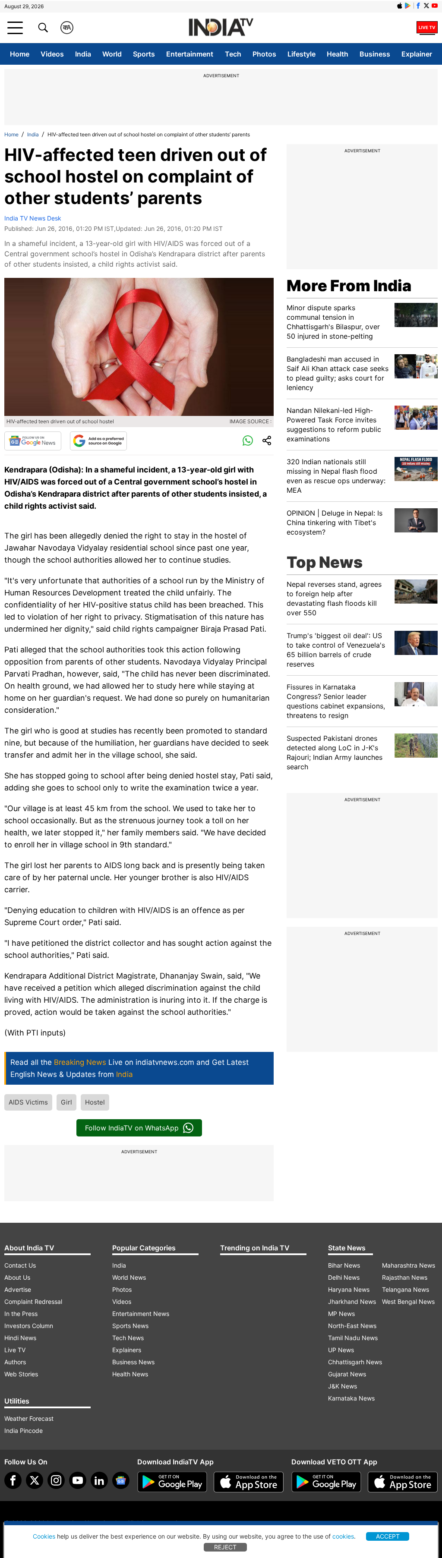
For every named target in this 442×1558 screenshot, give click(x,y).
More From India (349, 285)
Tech (233, 54)
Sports (144, 54)
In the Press (21, 1313)
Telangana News (405, 1289)
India (83, 54)
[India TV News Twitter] (426, 6)
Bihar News (344, 1265)
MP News (341, 1313)
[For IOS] (403, 1482)
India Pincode (23, 1430)
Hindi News (20, 1337)
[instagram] (56, 1480)
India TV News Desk (32, 218)
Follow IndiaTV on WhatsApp (132, 1128)
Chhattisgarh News (355, 1362)
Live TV (14, 1349)
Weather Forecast (29, 1418)
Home (19, 54)
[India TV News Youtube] (435, 6)
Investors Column (28, 1325)
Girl (66, 1102)
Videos (52, 54)
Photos (264, 54)
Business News (133, 1362)
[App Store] (249, 1482)
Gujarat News (347, 1374)
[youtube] (77, 1480)
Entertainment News (140, 1313)
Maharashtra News (408, 1265)
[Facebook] (13, 1480)
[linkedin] (99, 1480)
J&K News (342, 1386)
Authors (15, 1362)
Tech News (128, 1337)
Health (337, 54)
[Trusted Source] (98, 440)
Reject (225, 1547)
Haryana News (348, 1289)
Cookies (44, 1536)
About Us (17, 1277)
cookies (343, 1536)
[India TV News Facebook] (418, 6)
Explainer (416, 54)
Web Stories (21, 1374)
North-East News (352, 1325)
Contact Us (20, 1265)
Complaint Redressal (33, 1301)
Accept (388, 1536)
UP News (341, 1349)
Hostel (95, 1102)
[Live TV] (427, 27)
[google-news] (120, 1480)
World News (129, 1277)
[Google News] (32, 440)
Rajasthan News (404, 1277)
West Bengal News (408, 1301)
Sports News (130, 1325)
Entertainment (189, 54)
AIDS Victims (28, 1102)
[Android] (408, 6)
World (112, 54)
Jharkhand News (352, 1301)
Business (375, 54)
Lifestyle (301, 54)
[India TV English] (221, 28)
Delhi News (344, 1277)
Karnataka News (351, 1398)
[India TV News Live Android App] (172, 1482)
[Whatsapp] (248, 441)
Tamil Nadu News (353, 1337)
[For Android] (326, 1482)
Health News (130, 1374)
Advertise (17, 1289)
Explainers (126, 1349)
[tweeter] (34, 1480)
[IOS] (400, 6)
